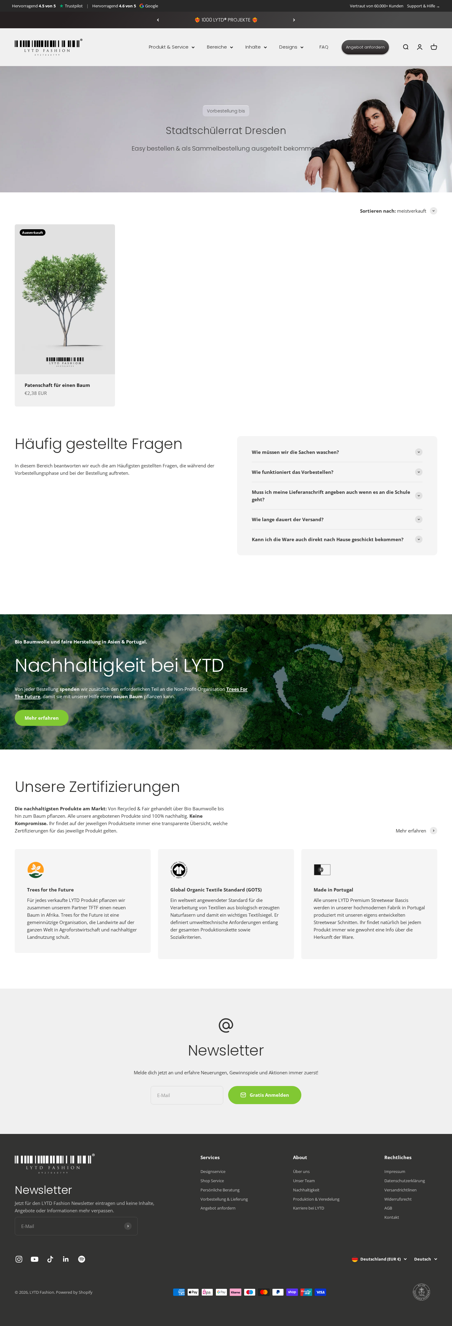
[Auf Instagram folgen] (19, 1259)
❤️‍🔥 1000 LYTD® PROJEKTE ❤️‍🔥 (226, 19)
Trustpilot (74, 6)
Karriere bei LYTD (308, 1208)
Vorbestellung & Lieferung (224, 1199)
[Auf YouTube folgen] (34, 1259)
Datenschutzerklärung (404, 1180)
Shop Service (212, 1180)
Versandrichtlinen (400, 1190)
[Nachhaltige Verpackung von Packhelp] (421, 1292)
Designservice (212, 1171)
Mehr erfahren (42, 718)
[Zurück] (158, 20)
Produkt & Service (168, 47)
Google (151, 6)
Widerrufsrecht (398, 1199)
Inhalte (253, 47)
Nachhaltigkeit (306, 1190)
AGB (388, 1208)
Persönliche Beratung (220, 1190)
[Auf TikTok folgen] (50, 1259)
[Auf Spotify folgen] (81, 1259)
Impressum (394, 1171)
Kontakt (391, 1217)
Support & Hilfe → (423, 6)
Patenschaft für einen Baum (57, 385)
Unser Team (304, 1180)
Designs (288, 47)
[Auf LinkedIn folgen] (66, 1259)
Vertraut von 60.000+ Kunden (376, 6)
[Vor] (294, 20)
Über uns (301, 1171)
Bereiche (217, 47)
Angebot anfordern (365, 47)
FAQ (323, 47)
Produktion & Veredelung (316, 1199)
